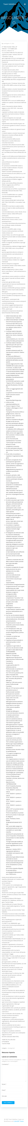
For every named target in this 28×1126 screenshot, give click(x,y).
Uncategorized (11, 1048)
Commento (5, 1064)
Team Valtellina (9, 4)
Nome (4, 1084)
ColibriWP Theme (19, 1121)
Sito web (4, 1096)
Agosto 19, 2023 (10, 43)
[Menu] (25, 4)
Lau (4, 43)
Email (4, 1090)
